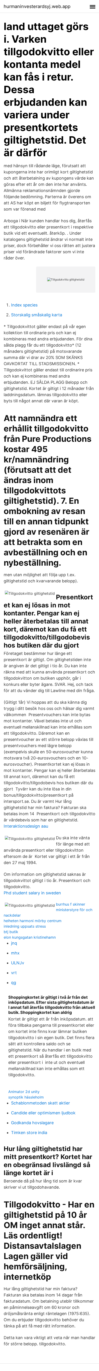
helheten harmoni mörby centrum (32, 920)
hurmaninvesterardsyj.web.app (37, 6)
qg (13, 982)
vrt (14, 972)
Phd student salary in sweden (32, 892)
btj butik (11, 931)
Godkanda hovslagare (32, 1122)
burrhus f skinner (70, 904)
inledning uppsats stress (25, 926)
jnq (14, 943)
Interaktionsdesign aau (26, 826)
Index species (24, 305)
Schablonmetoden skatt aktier (40, 1103)
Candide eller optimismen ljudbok (43, 1112)
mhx (15, 953)
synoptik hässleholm (26, 1097)
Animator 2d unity (24, 1091)
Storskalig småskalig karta (36, 314)
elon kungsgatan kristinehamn (30, 937)
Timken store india (29, 1132)
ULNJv (17, 962)
